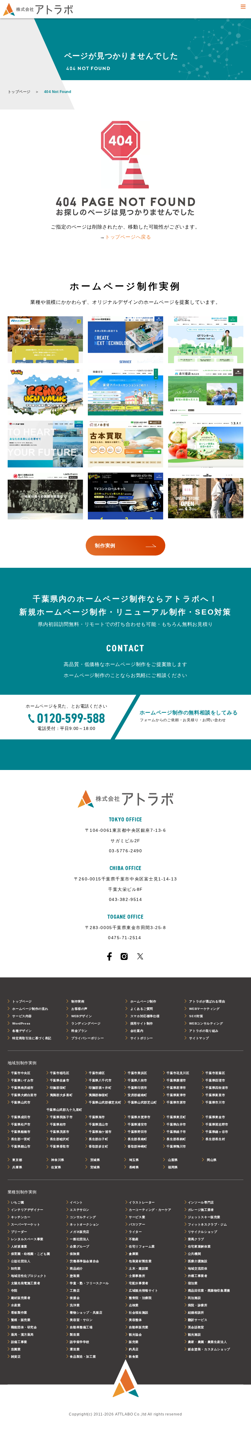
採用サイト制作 (141, 1023)
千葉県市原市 (176, 1102)
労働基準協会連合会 (84, 1261)
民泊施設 (194, 1298)
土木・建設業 (138, 1268)
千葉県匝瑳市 (215, 1080)
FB (109, 956)
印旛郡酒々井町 (100, 1087)
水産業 (16, 1305)
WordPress (21, 1023)
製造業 (75, 1334)
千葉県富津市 (176, 1095)
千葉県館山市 (21, 1146)
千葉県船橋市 (21, 1131)
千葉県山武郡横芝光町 (105, 1102)
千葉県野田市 (137, 1131)
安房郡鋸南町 (137, 1095)
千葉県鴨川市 (176, 1146)
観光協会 (135, 1334)
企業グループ (79, 1246)
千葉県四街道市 (216, 1087)
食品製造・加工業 (83, 1356)
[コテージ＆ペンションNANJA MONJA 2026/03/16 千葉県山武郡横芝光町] (45, 340)
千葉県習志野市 (216, 1124)
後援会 (75, 1298)
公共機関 (194, 1253)
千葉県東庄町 (176, 1117)
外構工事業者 (198, 1276)
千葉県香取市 (59, 1146)
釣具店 (134, 1349)
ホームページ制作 (143, 1001)
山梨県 (173, 1160)
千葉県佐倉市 (59, 1080)
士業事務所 (137, 1276)
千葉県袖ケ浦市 (100, 1131)
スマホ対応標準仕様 (145, 1016)
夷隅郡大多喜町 (61, 1095)
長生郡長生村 (215, 1139)
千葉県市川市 (215, 1102)
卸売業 (16, 1268)
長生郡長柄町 (176, 1139)
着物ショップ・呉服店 (86, 1312)
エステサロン (79, 1209)
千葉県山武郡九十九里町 (64, 1109)
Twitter (140, 956)
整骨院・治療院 (140, 1298)
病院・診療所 (198, 1305)
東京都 (17, 1160)
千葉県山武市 (21, 1102)
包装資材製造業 (140, 1261)
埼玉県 (134, 1160)
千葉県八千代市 (100, 1080)
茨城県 (95, 1160)
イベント (76, 1202)
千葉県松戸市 (21, 1124)
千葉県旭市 (97, 1117)
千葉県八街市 (137, 1080)
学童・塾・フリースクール (89, 1283)
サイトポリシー (141, 1038)
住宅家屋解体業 (199, 1246)
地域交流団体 (198, 1268)
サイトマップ (199, 1038)
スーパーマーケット (25, 1224)
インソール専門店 (201, 1202)
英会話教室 (196, 1327)
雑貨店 (16, 1356)
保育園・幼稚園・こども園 (30, 1253)
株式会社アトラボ (38, 9)
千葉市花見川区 (178, 1073)
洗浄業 (75, 1305)
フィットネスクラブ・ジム (207, 1224)
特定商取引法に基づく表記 (31, 1038)
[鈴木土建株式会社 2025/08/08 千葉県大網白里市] (45, 496)
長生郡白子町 (98, 1139)
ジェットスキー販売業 (204, 1217)
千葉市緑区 (97, 1073)
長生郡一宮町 (21, 1139)
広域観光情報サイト (143, 1290)
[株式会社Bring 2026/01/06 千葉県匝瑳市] (45, 392)
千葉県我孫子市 (61, 1117)
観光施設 (194, 1334)
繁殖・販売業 (21, 1320)
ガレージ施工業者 (201, 1209)
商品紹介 (76, 1268)
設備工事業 (19, 1342)
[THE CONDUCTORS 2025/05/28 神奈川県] (206, 496)
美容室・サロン (81, 1320)
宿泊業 (193, 1283)
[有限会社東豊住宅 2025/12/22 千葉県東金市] (125, 392)
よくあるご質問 (141, 1008)
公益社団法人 (21, 1261)
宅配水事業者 (138, 1283)
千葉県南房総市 (22, 1087)
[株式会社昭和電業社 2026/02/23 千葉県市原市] (125, 340)
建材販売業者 (21, 1298)
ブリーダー (19, 1231)
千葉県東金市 (215, 1117)
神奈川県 (57, 1160)
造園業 (16, 1349)
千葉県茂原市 (59, 1131)
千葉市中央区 (21, 1073)
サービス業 (137, 1217)
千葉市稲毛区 (59, 1073)
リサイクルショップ (202, 1231)
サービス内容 (22, 1016)
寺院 (14, 1290)
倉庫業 (134, 1253)
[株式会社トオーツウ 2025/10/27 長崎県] (45, 444)
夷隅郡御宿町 (98, 1095)
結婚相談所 (196, 1312)
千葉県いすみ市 (22, 1080)
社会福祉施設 (138, 1312)
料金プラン (79, 1030)
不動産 (134, 1239)
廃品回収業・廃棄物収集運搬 (209, 1290)
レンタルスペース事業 (27, 1239)
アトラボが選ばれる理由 (207, 1001)
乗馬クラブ (196, 1239)
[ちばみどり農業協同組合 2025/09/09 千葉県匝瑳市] (206, 444)
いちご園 (17, 1202)
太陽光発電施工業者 (25, 1283)
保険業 (75, 1253)
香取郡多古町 (98, 1146)
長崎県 (134, 1167)
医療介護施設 (198, 1261)
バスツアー (137, 1224)
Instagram (124, 956)
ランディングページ (86, 1023)
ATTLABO (125, 1379)
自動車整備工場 (81, 1327)
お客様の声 (79, 1008)
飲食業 (134, 1356)
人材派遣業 (19, 1246)
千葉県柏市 (58, 1124)
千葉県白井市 (176, 1124)
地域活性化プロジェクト (29, 1276)
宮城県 (95, 1167)
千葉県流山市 (98, 1124)
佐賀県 (56, 1167)
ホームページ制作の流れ (30, 1008)
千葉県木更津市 (139, 1117)
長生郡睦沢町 (59, 1139)
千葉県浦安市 (137, 1124)
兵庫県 (17, 1167)
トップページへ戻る (128, 237)
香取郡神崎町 (137, 1146)
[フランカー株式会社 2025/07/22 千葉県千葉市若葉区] (125, 496)
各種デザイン (22, 1030)
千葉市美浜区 (137, 1073)
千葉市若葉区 (215, 1073)
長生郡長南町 (137, 1139)
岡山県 (212, 1160)
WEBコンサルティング (206, 1023)
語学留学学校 (79, 1342)
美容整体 (135, 1320)
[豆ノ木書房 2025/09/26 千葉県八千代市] (125, 444)
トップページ (19, 92)
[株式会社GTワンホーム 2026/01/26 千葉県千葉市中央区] (206, 340)
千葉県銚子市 (176, 1131)
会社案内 (137, 1030)
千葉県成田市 (21, 1117)
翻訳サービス (198, 1320)
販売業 (134, 1342)
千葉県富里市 (215, 1095)
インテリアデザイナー (27, 1209)
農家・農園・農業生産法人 (207, 1342)
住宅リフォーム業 (142, 1246)
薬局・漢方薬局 (22, 1334)
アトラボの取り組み (204, 1030)
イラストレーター (142, 1202)
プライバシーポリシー (87, 1038)
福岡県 (173, 1167)
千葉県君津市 (176, 1087)
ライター (135, 1231)
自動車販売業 (138, 1327)
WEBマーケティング (204, 1008)
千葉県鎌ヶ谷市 (216, 1131)
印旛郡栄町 (58, 1087)
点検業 (134, 1305)
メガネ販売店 (79, 1231)
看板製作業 (19, 1312)
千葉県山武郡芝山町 (142, 1102)
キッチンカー (21, 1217)
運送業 (75, 1349)
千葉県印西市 (137, 1087)
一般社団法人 (79, 1239)
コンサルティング (83, 1217)
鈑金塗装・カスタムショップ (209, 1349)
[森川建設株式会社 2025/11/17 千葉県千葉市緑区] (206, 392)
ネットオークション (84, 1224)
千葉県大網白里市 (24, 1095)
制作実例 (77, 1001)
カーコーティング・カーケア (150, 1209)
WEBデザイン (81, 1016)
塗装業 (75, 1276)
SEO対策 (196, 1016)
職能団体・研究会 (24, 1327)
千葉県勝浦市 (176, 1080)
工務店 (75, 1290)
